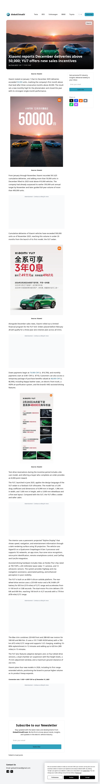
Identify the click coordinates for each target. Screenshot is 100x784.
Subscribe (89, 14)
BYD (43, 14)
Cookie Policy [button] (86, 770)
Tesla (36, 14)
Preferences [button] (78, 773)
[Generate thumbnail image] (76, 104)
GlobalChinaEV (18, 14)
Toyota (71, 14)
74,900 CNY (34, 372)
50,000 (19, 82)
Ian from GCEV (13, 65)
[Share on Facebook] (76, 100)
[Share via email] (85, 100)
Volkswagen (53, 14)
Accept (87, 777)
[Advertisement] (50, 5)
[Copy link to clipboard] (71, 104)
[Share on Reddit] (81, 100)
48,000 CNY (55, 378)
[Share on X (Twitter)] (71, 100)
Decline (71, 777)
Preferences (55, 777)
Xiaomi (88, 23)
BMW (63, 14)
